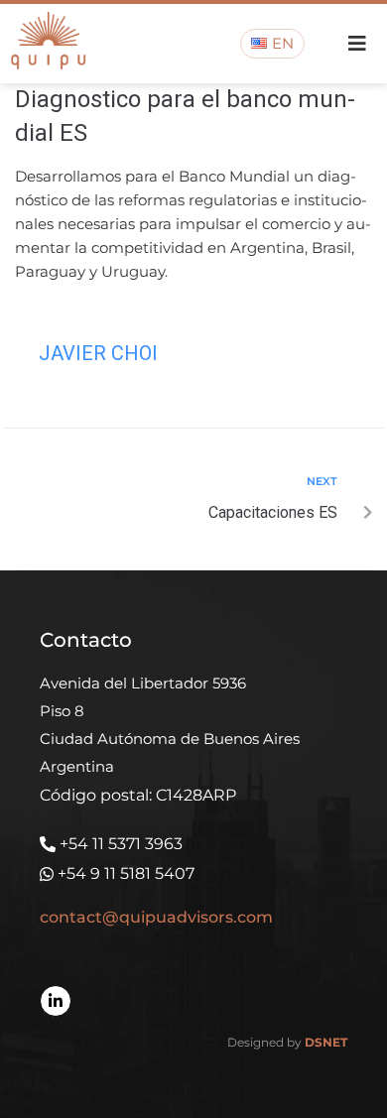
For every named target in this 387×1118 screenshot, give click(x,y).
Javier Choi (98, 353)
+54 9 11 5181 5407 (126, 873)
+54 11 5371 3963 (121, 843)
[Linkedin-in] (55, 1001)
